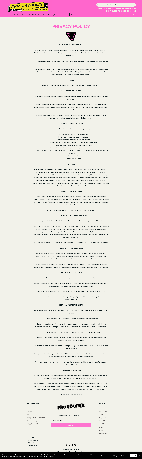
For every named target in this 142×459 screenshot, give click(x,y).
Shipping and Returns (34, 424)
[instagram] (67, 445)
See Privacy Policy (48, 457)
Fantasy (101, 427)
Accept (134, 456)
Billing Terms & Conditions (36, 418)
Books (101, 415)
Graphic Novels (104, 418)
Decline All (124, 456)
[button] (133, 15)
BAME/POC (102, 424)
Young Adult (103, 433)
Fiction (101, 430)
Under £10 (102, 421)
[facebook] (72, 445)
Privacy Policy (32, 421)
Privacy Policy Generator (60, 186)
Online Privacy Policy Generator (84, 186)
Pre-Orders (103, 412)
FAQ (28, 415)
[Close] (140, 455)
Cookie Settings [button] (113, 456)
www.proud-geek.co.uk (63, 50)
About (29, 412)
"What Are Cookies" (88, 210)
